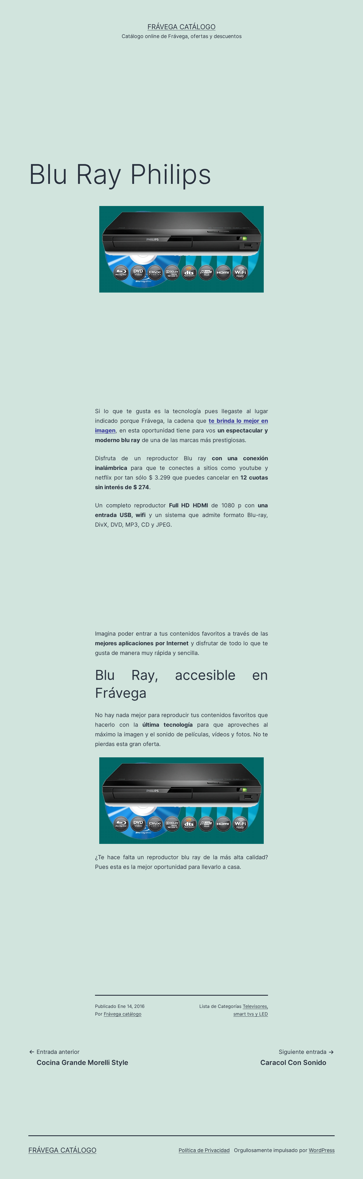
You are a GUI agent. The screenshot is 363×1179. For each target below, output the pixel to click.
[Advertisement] (181, 108)
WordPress (322, 1150)
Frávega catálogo (181, 27)
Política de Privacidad (204, 1150)
